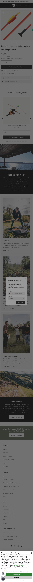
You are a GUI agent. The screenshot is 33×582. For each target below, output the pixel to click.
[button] (3, 579)
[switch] (3, 574)
